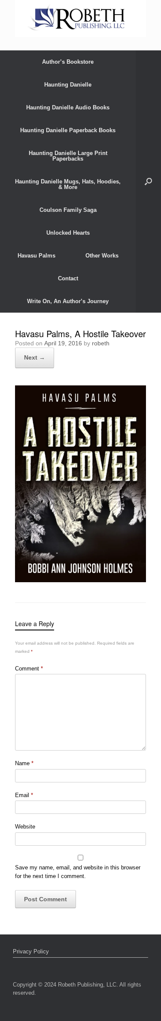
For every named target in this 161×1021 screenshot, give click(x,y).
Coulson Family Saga (68, 210)
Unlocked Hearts (68, 233)
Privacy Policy (31, 951)
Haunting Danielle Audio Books (67, 107)
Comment (29, 668)
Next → (34, 357)
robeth (100, 343)
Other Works (101, 255)
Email (24, 795)
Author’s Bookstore (68, 62)
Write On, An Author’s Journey (68, 301)
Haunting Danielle (67, 84)
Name (24, 763)
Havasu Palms (36, 255)
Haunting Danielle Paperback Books (67, 130)
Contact (68, 278)
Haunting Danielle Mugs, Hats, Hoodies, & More (68, 184)
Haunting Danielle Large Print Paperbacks (68, 156)
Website (25, 826)
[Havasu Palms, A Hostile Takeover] (80, 580)
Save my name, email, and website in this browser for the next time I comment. (77, 871)
